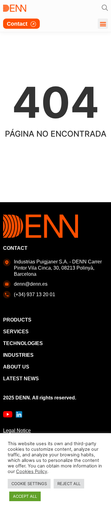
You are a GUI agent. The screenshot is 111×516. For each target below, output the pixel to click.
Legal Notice (17, 430)
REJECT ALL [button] (68, 483)
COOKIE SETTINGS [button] (29, 483)
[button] (103, 24)
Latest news (21, 378)
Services (16, 331)
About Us (16, 366)
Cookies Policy (31, 471)
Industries (18, 355)
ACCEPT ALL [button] (25, 496)
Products (17, 319)
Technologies (23, 343)
